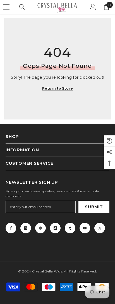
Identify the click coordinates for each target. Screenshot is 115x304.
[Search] (22, 7)
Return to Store (57, 88)
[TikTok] (55, 228)
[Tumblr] (70, 228)
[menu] (6, 7)
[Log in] (93, 7)
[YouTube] (85, 228)
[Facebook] (11, 228)
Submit (94, 206)
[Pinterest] (40, 228)
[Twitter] (99, 228)
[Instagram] (25, 228)
